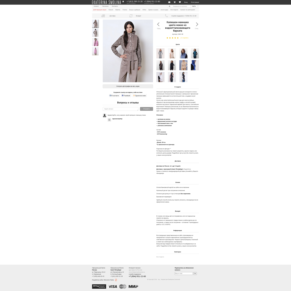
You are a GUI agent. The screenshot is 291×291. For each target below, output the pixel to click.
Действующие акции (99, 10)
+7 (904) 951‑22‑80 (152, 2)
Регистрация (195, 2)
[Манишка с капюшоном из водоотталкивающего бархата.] (160, 65)
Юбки (144, 10)
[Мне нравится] (180, 2)
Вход (186, 2)
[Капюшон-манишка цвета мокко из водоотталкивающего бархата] (128, 51)
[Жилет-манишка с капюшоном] (183, 65)
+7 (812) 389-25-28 (134, 2)
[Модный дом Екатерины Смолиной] (106, 2)
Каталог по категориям (187, 10)
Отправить (146, 109)
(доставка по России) (135, 270)
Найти (194, 6)
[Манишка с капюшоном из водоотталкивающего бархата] (183, 53)
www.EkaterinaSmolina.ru (137, 272)
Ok (195, 273)
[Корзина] (174, 2)
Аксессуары (164, 10)
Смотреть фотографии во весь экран (127, 86)
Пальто (111, 10)
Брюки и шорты (153, 10)
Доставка (112, 16)
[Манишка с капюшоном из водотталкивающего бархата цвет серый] (160, 53)
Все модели (174, 10)
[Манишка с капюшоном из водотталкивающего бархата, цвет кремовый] (172, 53)
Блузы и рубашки (134, 10)
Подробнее (187, 169)
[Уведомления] (169, 2)
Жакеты (117, 10)
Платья (125, 10)
